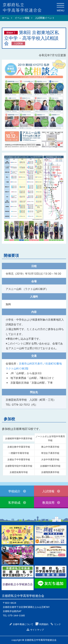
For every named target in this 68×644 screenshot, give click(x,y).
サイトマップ (37, 629)
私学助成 (14, 502)
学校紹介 (14, 491)
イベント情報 (22, 17)
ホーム (5, 17)
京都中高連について (23, 624)
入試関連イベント (45, 17)
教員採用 (48, 502)
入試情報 (48, 491)
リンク (57, 624)
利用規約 (43, 624)
